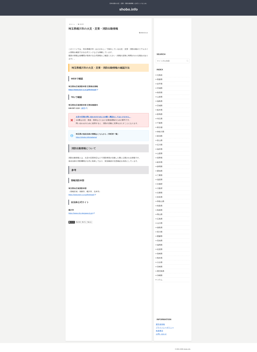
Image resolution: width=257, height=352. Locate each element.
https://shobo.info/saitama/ (86, 137)
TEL (85, 222)
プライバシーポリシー (165, 328)
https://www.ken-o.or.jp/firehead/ (81, 195)
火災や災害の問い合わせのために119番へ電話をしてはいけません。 (103, 117)
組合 (90, 222)
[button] (187, 61)
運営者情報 (160, 324)
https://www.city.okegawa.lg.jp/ (80, 213)
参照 (83, 108)
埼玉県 (72, 222)
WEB (79, 222)
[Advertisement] (108, 39)
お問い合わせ (161, 334)
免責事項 (159, 331)
